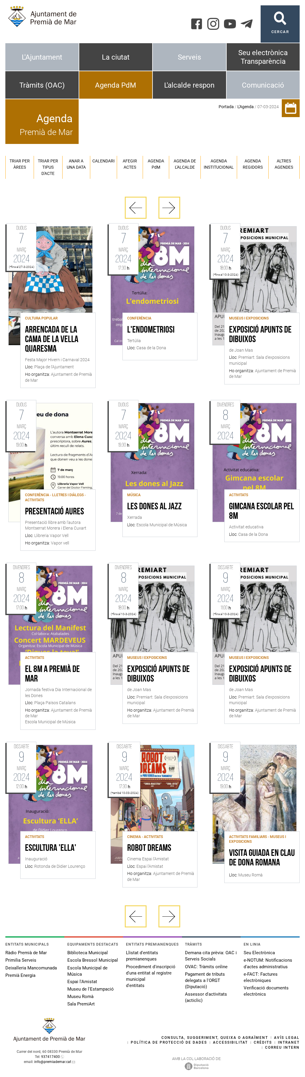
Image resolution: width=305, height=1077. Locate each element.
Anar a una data (76, 164)
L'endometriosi (151, 330)
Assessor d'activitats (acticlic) (206, 997)
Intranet (289, 1042)
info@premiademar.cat (52, 1062)
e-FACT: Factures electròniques (261, 977)
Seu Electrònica (259, 952)
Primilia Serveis (20, 960)
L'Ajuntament (42, 57)
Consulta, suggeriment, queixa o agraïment (214, 1038)
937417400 (50, 1057)
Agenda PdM (115, 85)
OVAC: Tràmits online (206, 966)
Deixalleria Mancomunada (31, 968)
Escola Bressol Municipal (92, 960)
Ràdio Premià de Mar (26, 952)
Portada (226, 106)
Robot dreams (149, 848)
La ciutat (116, 57)
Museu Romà (80, 996)
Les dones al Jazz (154, 507)
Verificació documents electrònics (266, 991)
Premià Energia (20, 975)
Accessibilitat (230, 1042)
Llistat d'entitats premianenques (142, 956)
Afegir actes (130, 164)
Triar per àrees (20, 164)
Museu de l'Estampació (90, 989)
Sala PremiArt (81, 1004)
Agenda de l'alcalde (185, 164)
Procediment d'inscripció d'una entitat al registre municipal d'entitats (150, 976)
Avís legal (287, 1038)
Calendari (103, 161)
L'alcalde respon (189, 85)
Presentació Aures (54, 512)
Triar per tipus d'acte (48, 167)
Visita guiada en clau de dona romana (262, 858)
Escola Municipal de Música (87, 971)
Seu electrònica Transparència (263, 57)
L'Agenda (245, 106)
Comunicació (263, 85)
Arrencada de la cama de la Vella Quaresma (51, 339)
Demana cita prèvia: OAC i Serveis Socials (211, 956)
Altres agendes (284, 164)
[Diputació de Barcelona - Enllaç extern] (196, 1066)
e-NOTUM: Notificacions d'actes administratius (268, 963)
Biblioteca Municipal (87, 952)
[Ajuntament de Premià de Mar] (49, 1040)
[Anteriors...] (136, 208)
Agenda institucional (219, 164)
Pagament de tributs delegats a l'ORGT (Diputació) (205, 980)
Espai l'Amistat (82, 981)
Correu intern (282, 1047)
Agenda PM (156, 164)
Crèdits (263, 1042)
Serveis (189, 57)
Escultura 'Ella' (50, 848)
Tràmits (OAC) (42, 85)
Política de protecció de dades (169, 1042)
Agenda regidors (253, 164)
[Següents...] (169, 208)
